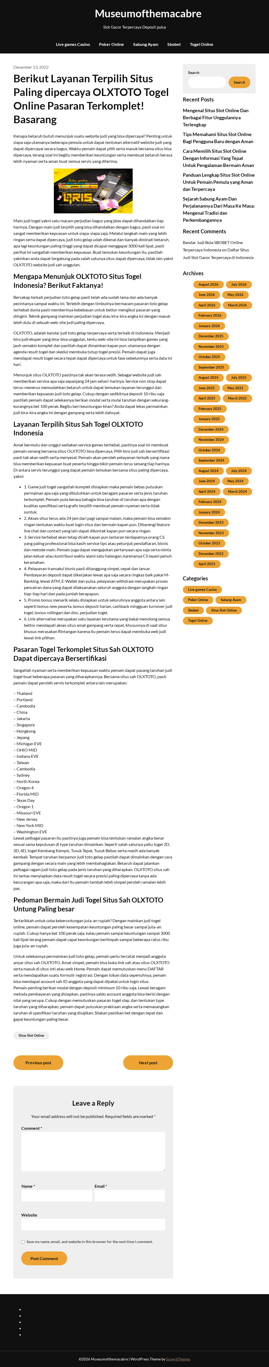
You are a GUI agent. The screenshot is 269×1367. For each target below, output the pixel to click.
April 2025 (207, 398)
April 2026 (207, 305)
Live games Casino (73, 44)
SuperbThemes (178, 1359)
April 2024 (207, 491)
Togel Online (201, 44)
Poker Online (111, 44)
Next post (148, 1062)
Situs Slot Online (31, 1035)
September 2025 (211, 367)
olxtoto (30, 1309)
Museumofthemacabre (134, 13)
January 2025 (209, 419)
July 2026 (239, 284)
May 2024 (235, 481)
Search (193, 72)
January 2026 (209, 326)
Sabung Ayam (145, 44)
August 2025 (209, 377)
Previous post (38, 1062)
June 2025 (207, 388)
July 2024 (239, 471)
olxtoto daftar (36, 1321)
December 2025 (211, 336)
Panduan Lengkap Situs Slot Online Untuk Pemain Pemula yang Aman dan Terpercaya (219, 182)
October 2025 (209, 357)
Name (28, 1186)
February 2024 (210, 502)
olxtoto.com (35, 1334)
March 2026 (237, 305)
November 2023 (211, 533)
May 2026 (235, 295)
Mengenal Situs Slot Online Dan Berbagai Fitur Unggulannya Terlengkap (216, 117)
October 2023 (209, 543)
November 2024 (211, 439)
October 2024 (209, 450)
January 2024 (209, 512)
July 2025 (239, 377)
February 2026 (210, 315)
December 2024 (211, 429)
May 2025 (235, 388)
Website (29, 1214)
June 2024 (207, 481)
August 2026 (209, 284)
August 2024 (209, 471)
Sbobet (174, 44)
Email (101, 1186)
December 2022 (211, 554)
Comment (31, 1128)
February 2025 (210, 409)
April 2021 (207, 564)
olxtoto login (35, 1315)
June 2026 (207, 295)
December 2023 (211, 522)
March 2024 (237, 491)
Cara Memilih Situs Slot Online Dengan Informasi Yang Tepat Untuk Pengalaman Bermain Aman (218, 158)
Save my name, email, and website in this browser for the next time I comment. (90, 1241)
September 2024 (211, 460)
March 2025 (237, 398)
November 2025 (211, 346)
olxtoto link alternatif (43, 1328)
